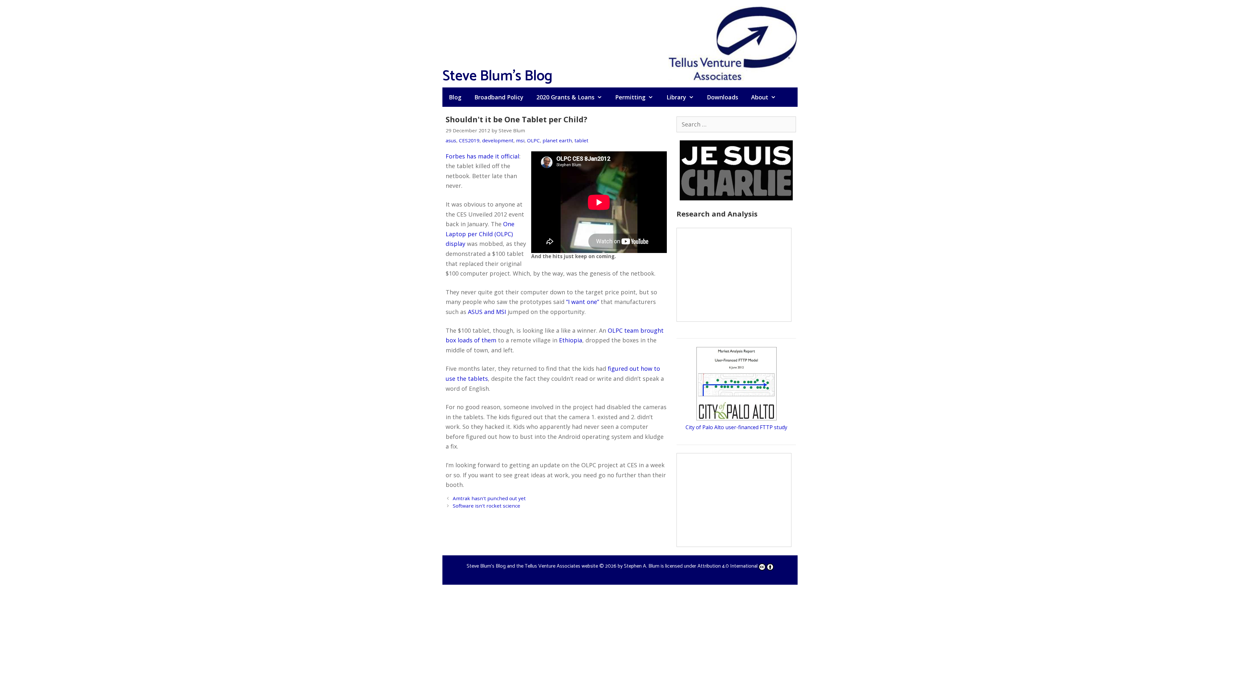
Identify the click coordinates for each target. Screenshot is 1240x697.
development (497, 140)
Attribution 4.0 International (728, 566)
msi (520, 140)
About (759, 97)
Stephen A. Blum (641, 566)
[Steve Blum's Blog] (733, 43)
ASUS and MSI (487, 312)
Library (676, 97)
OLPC (533, 140)
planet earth (557, 140)
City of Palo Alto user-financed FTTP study (736, 427)
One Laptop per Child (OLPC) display (480, 233)
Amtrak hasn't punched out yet (489, 498)
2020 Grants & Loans (565, 97)
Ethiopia (570, 340)
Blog (455, 97)
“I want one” (582, 302)
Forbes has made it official (482, 156)
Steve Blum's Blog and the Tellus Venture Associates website (532, 566)
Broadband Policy (498, 97)
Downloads (722, 97)
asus (451, 140)
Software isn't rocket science (486, 505)
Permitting (630, 97)
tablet (581, 140)
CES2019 (469, 140)
